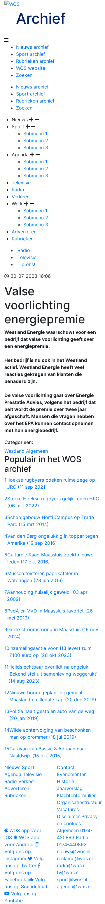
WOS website (30, 68)
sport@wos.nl (72, 879)
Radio (18, 189)
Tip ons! (25, 264)
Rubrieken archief (35, 61)
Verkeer (20, 196)
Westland (14, 451)
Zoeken (24, 75)
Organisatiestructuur (79, 802)
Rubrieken (23, 239)
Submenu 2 (35, 140)
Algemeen (37, 451)
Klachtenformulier (76, 795)
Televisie (21, 182)
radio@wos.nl (72, 865)
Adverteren (24, 232)
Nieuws (12, 767)
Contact (66, 767)
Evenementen (72, 774)
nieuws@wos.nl (73, 851)
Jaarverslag (70, 788)
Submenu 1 (35, 133)
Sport (28, 767)
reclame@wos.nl (75, 858)
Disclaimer (68, 816)
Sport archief (30, 54)
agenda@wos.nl (74, 886)
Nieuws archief (32, 47)
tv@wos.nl (68, 872)
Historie (65, 781)
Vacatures (68, 809)
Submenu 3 (35, 147)
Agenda (12, 774)
